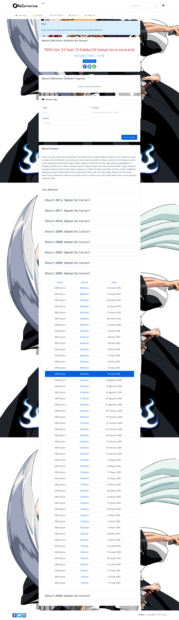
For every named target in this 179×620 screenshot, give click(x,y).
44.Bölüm (84, 318)
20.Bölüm (84, 466)
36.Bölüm (84, 367)
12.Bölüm (84, 515)
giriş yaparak (63, 30)
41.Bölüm (84, 337)
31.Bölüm (84, 398)
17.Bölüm (84, 484)
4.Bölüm (84, 564)
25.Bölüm (84, 435)
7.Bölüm (84, 546)
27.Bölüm (84, 423)
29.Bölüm (84, 410)
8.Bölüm (84, 539)
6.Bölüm (84, 552)
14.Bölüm (84, 503)
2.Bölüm (84, 576)
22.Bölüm (84, 453)
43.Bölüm (84, 324)
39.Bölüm (84, 349)
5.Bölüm (84, 558)
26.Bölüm (84, 429)
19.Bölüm (84, 472)
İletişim (142, 614)
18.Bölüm (84, 478)
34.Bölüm (84, 380)
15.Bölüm (84, 496)
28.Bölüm (84, 417)
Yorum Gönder (129, 137)
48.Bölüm (84, 294)
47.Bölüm (84, 300)
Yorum (95, 107)
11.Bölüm (84, 521)
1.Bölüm (84, 582)
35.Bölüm (84, 373)
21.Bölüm (84, 460)
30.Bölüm (84, 404)
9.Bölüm (84, 533)
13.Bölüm (84, 509)
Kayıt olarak (46, 30)
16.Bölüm (84, 490)
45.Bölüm (84, 312)
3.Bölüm (84, 570)
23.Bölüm (84, 447)
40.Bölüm (84, 343)
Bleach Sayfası (89, 61)
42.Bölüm (84, 330)
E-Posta (45, 118)
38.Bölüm (84, 355)
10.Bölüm (84, 527)
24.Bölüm (84, 441)
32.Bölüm (84, 392)
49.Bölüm (84, 287)
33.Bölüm (84, 386)
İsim (44, 107)
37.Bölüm (84, 361)
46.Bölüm (84, 306)
